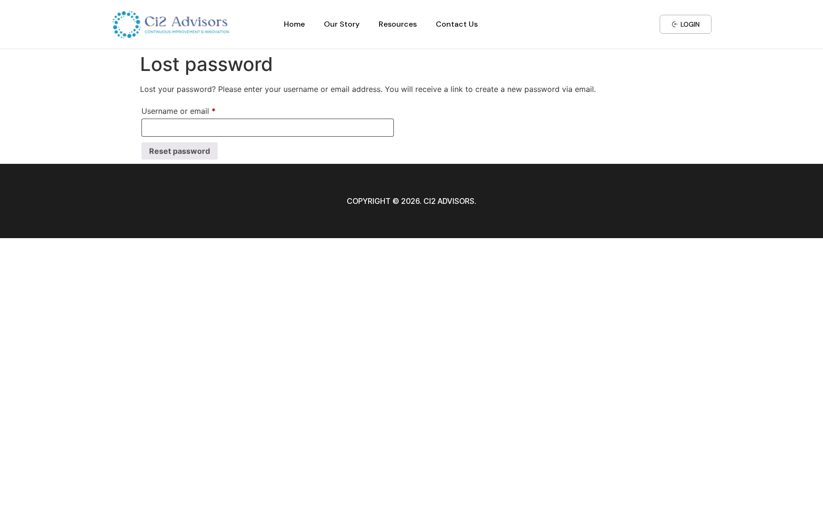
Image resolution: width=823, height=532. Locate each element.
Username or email (194, 109)
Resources (398, 24)
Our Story (342, 24)
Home (294, 24)
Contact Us (457, 24)
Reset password (179, 151)
